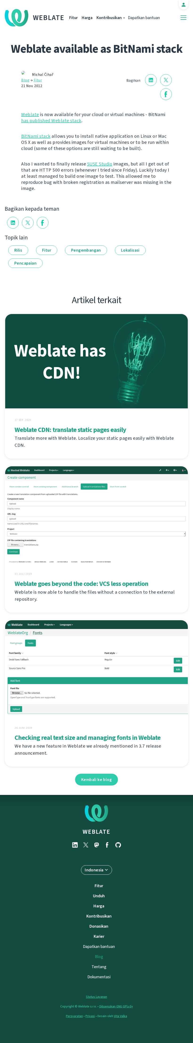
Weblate (48, 17)
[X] (85, 845)
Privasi (90, 1016)
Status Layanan (96, 997)
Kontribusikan (109, 17)
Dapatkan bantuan (144, 17)
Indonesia (94, 870)
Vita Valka (120, 1016)
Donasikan (98, 926)
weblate (96, 832)
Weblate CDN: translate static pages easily (70, 429)
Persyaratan (74, 1016)
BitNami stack (36, 136)
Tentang (99, 967)
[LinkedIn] (74, 845)
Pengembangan (86, 250)
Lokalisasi (130, 250)
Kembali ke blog (96, 779)
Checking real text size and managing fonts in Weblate (88, 737)
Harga (87, 17)
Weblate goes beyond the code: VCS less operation (81, 583)
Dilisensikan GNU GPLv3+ (116, 1006)
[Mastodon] (96, 845)
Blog (25, 80)
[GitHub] (118, 845)
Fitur (73, 17)
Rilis (18, 250)
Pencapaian (25, 263)
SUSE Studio (100, 164)
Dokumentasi (99, 977)
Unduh (99, 896)
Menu (183, 17)
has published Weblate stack (51, 120)
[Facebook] (107, 845)
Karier (99, 936)
